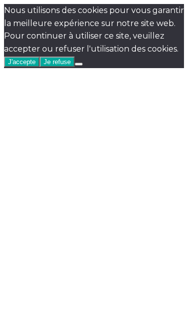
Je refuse (57, 62)
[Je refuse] (79, 64)
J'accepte (22, 62)
